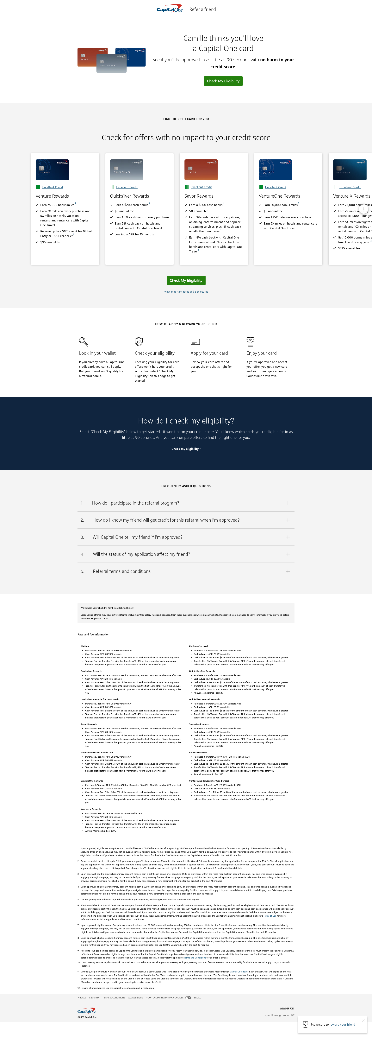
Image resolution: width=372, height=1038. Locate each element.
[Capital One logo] (149, 1011)
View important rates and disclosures (186, 291)
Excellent (52, 187)
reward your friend (342, 1024)
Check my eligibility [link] (185, 449)
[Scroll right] (363, 209)
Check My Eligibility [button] (223, 81)
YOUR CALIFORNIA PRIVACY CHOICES (165, 997)
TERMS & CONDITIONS (113, 997)
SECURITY (94, 997)
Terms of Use (270, 915)
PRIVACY (82, 997)
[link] (75, 205)
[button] (363, 1020)
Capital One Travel (239, 971)
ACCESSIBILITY (135, 997)
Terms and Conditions (195, 957)
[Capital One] (171, 9)
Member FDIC (287, 1008)
